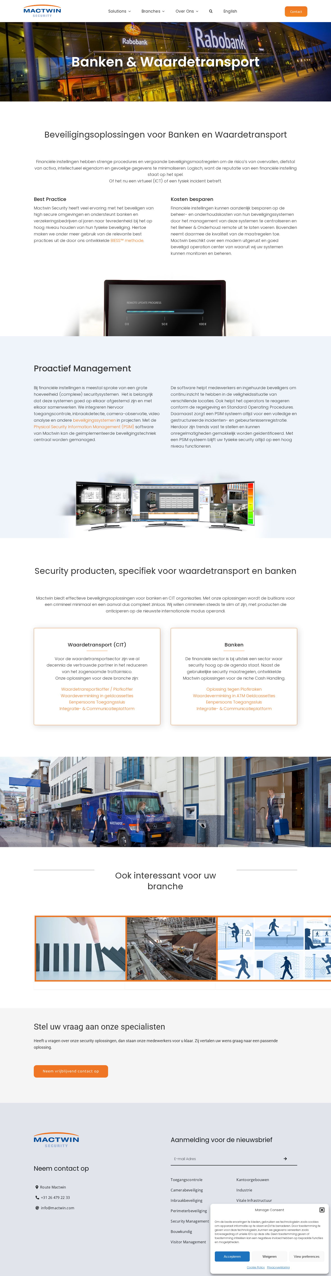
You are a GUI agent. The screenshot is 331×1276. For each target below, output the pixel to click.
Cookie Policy (256, 1267)
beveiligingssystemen (94, 420)
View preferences (307, 1256)
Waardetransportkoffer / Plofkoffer (97, 689)
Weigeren (270, 1256)
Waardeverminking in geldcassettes (97, 696)
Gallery (97, 948)
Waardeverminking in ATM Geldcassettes (234, 696)
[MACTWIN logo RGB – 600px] (42, 6)
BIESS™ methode (127, 240)
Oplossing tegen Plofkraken (234, 689)
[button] (322, 1210)
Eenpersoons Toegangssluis (97, 702)
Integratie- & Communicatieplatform (96, 708)
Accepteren (232, 1256)
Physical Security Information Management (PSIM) (84, 427)
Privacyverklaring (278, 1267)
